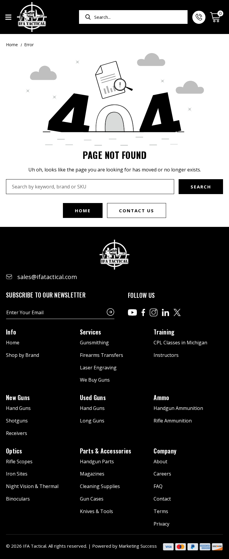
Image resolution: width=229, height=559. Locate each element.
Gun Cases (91, 498)
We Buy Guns (95, 380)
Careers (162, 473)
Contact (162, 498)
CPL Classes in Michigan (180, 342)
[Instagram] (153, 312)
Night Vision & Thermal (32, 486)
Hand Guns (18, 408)
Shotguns (17, 420)
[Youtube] (132, 312)
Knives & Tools (96, 511)
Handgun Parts (97, 461)
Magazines (92, 473)
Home (83, 210)
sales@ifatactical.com (47, 277)
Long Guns (92, 420)
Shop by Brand (22, 355)
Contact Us (136, 210)
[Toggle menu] (8, 17)
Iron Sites (16, 473)
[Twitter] (177, 312)
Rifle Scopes (19, 461)
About (160, 461)
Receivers (16, 433)
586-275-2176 (198, 17)
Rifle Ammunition (173, 420)
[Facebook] (143, 312)
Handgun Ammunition (178, 408)
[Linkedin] (165, 312)
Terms (161, 511)
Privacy (161, 524)
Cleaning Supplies (100, 486)
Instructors (166, 355)
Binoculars (18, 498)
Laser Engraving (98, 367)
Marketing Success (138, 546)
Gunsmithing (94, 342)
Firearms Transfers (101, 355)
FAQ (158, 486)
